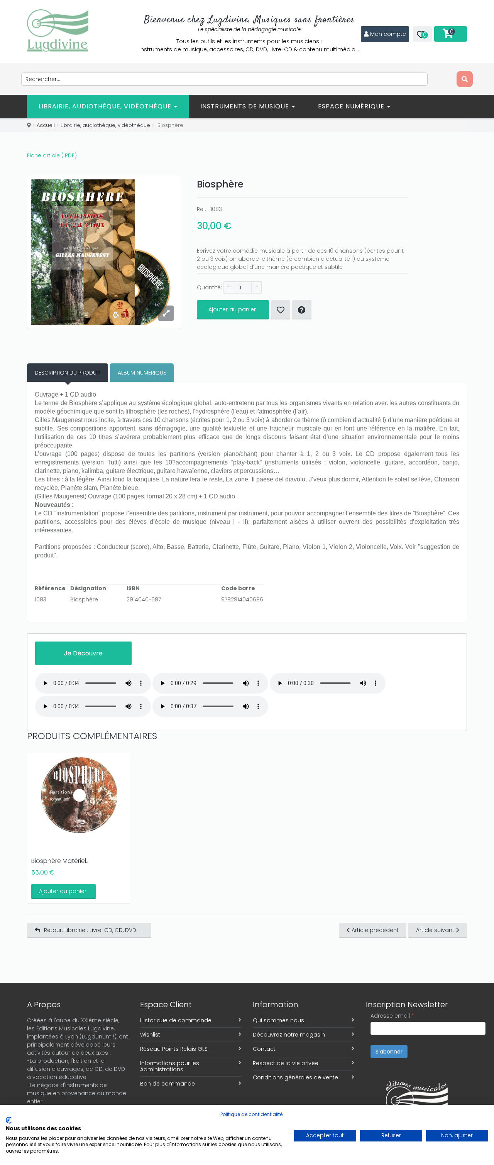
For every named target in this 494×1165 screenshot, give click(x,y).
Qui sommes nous (278, 1020)
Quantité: (209, 287)
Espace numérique (352, 106)
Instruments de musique (245, 106)
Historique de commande (175, 1020)
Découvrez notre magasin (289, 1034)
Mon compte (388, 34)
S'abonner (389, 1051)
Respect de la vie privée (285, 1063)
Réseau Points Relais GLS (174, 1049)
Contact (264, 1049)
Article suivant (435, 930)
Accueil (46, 125)
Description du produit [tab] (67, 373)
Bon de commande (167, 1083)
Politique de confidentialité (251, 1114)
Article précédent (375, 930)
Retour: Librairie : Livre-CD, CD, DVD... (92, 930)
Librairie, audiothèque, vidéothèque (106, 106)
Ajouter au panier (232, 309)
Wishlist (150, 1034)
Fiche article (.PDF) (52, 155)
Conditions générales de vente (295, 1077)
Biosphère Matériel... (60, 860)
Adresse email (392, 1016)
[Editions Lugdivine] (57, 30)
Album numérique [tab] (142, 373)
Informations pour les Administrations (169, 1066)
